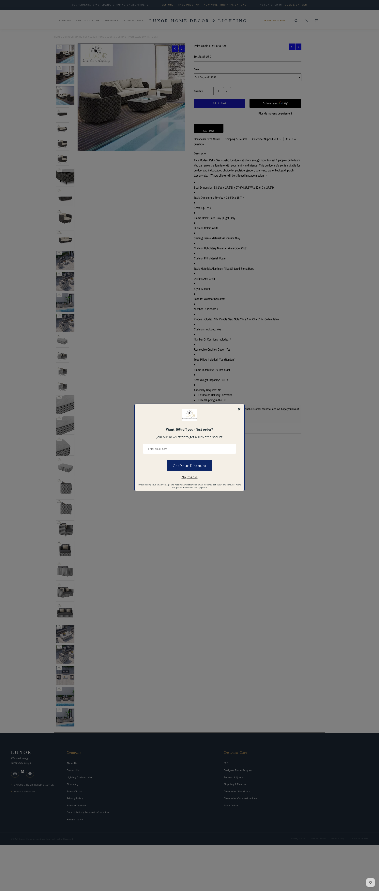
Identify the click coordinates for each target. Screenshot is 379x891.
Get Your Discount (189, 465)
